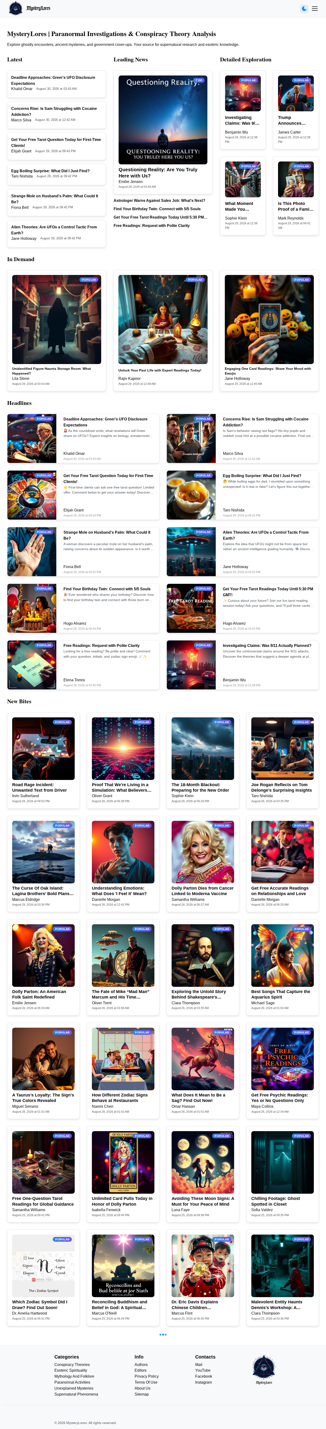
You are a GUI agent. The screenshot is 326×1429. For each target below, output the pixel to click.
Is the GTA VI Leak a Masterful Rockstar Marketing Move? (42, 1408)
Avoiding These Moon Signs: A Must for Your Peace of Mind (203, 1201)
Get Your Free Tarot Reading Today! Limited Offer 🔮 (121, 1408)
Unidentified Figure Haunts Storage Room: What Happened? (51, 371)
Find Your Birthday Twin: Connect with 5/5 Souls (157, 209)
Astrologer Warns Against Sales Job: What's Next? (159, 201)
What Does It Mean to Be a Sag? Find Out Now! (198, 1098)
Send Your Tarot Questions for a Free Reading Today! (282, 1408)
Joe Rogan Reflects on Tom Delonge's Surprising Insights (281, 787)
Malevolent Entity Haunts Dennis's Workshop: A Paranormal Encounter (276, 1305)
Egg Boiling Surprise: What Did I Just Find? (50, 171)
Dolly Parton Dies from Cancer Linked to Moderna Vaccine (203, 891)
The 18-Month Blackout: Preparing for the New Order (200, 787)
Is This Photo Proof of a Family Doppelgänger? (295, 206)
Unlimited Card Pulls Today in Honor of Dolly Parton (122, 1201)
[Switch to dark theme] (304, 9)
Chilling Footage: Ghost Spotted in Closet (275, 1201)
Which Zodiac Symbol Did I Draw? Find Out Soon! (39, 1305)
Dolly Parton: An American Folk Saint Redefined (39, 994)
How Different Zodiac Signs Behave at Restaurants (120, 1098)
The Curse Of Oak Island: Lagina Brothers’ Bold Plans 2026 (40, 891)
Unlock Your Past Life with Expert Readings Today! (159, 370)
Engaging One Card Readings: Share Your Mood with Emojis (268, 371)
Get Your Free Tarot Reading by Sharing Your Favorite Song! (201, 1408)
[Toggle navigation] (315, 9)
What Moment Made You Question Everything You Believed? (240, 206)
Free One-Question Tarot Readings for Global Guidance (43, 1201)
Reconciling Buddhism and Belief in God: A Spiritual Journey (119, 1305)
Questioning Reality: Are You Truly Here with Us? (158, 172)
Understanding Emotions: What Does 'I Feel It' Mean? (119, 891)
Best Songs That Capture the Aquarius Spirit (280, 994)
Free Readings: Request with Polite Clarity (152, 226)
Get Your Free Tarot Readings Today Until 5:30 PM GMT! (159, 217)
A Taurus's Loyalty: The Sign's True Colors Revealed (43, 1098)
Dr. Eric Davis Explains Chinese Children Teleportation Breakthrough (200, 1305)
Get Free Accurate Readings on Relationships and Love (280, 891)
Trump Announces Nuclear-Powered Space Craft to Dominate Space (295, 120)
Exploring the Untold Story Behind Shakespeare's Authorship (199, 994)
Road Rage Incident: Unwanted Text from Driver (39, 787)
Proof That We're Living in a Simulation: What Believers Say (120, 787)
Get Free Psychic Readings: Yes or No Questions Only (279, 1098)
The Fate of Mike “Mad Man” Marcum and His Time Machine (120, 994)
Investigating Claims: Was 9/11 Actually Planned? (242, 120)
